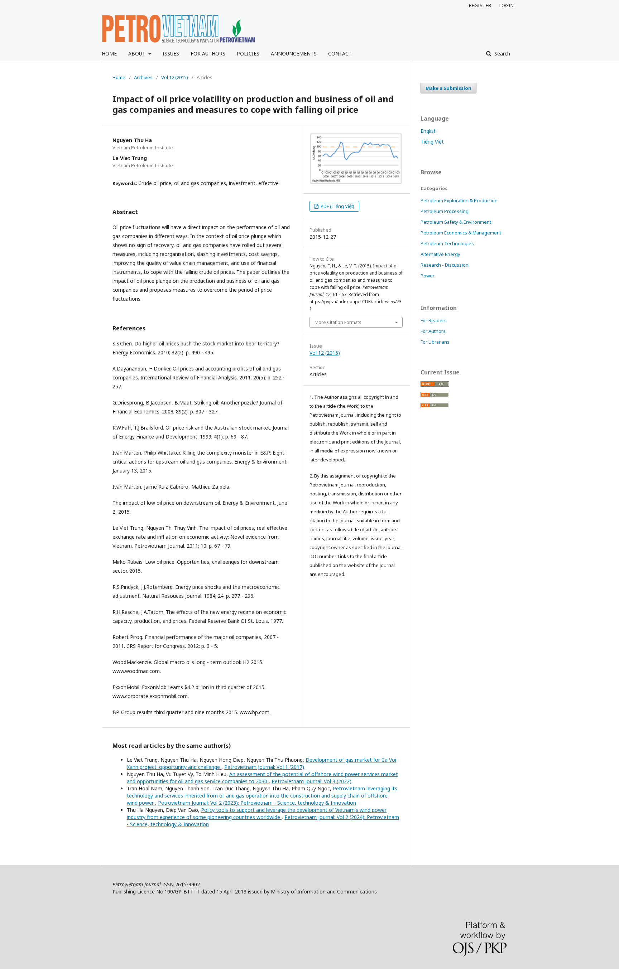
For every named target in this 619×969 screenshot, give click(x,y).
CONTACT (340, 53)
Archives (143, 77)
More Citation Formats (338, 322)
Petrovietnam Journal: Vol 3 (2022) (311, 781)
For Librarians (435, 342)
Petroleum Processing (445, 211)
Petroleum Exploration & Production (459, 200)
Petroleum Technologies (447, 243)
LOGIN (506, 5)
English (429, 130)
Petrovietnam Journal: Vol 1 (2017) (264, 767)
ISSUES (171, 53)
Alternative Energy (440, 254)
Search (501, 53)
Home (118, 77)
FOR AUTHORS (208, 53)
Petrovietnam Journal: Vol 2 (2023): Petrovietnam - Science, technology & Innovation (257, 802)
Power (428, 275)
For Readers (434, 320)
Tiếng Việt (432, 141)
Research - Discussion (445, 265)
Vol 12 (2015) (174, 77)
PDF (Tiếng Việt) (337, 206)
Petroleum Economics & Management (461, 232)
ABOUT (137, 53)
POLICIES (248, 53)
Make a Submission (448, 88)
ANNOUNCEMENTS (294, 53)
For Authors (433, 331)
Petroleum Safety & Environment (456, 222)
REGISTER (480, 5)
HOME (109, 53)
